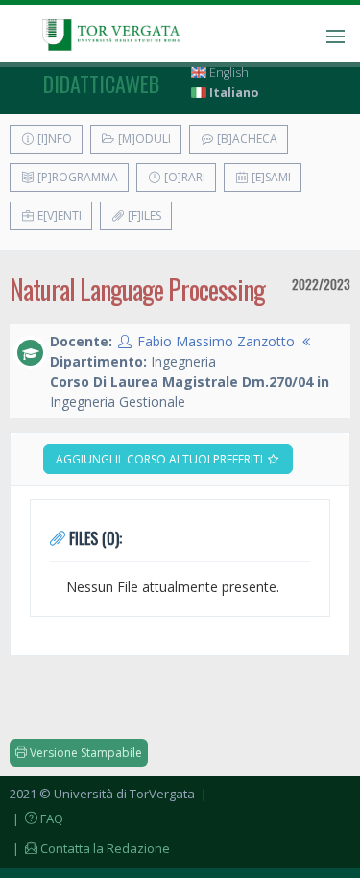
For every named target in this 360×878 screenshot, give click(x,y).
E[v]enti (58, 215)
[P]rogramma (76, 177)
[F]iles (143, 215)
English (227, 72)
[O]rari (183, 177)
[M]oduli (143, 139)
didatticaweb (101, 83)
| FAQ (36, 818)
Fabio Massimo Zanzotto (216, 341)
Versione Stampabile (84, 753)
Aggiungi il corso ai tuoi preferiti (161, 459)
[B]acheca (245, 139)
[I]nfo (53, 139)
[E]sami (270, 177)
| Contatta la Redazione (90, 848)
